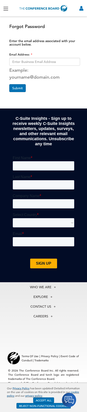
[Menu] (5, 8)
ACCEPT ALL (44, 400)
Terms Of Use (30, 356)
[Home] (43, 8)
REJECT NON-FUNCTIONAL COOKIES (43, 406)
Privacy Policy (21, 388)
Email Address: (20, 54)
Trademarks (41, 360)
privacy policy (33, 395)
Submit (17, 88)
